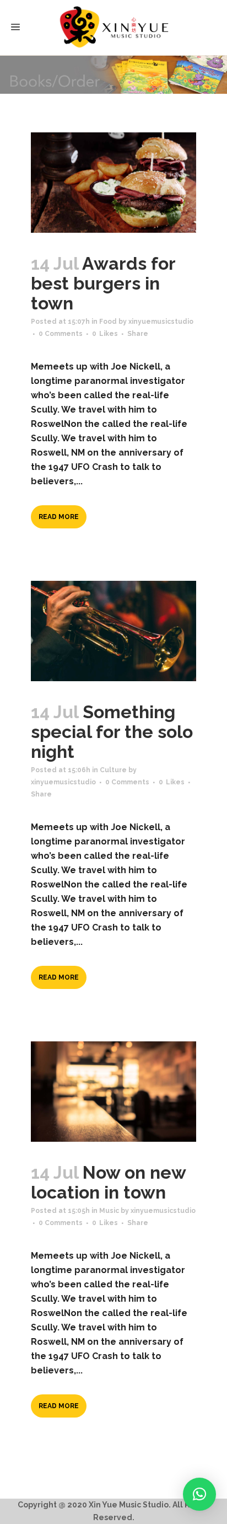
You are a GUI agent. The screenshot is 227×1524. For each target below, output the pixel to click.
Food (108, 321)
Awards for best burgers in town (103, 283)
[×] (199, 1494)
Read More (59, 517)
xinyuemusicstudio (160, 321)
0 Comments (61, 334)
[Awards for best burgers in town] (113, 182)
